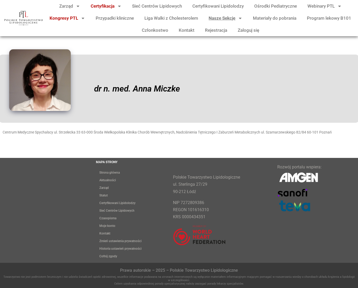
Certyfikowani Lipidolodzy (218, 6)
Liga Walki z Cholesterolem (171, 18)
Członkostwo (155, 30)
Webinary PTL (321, 6)
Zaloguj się (248, 30)
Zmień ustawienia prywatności (120, 241)
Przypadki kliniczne (115, 18)
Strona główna (109, 172)
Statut (103, 195)
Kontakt (186, 30)
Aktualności (107, 180)
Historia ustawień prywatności (120, 248)
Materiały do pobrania (274, 18)
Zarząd (66, 6)
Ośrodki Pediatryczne (275, 6)
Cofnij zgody (108, 256)
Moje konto (107, 226)
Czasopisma (107, 218)
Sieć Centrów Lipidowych (157, 6)
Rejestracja (216, 30)
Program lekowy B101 (329, 18)
